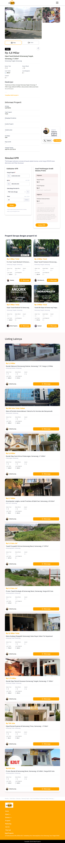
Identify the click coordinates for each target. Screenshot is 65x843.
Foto (14, 42)
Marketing (8, 824)
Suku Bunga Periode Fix (13, 188)
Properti (7, 820)
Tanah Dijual (12, 798)
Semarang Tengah (25, 798)
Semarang (18, 798)
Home (7, 811)
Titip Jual (8, 830)
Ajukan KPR (41, 225)
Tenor (18, 196)
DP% (8, 180)
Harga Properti (11, 172)
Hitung (11, 205)
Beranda (6, 798)
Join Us (7, 827)
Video (31, 42)
